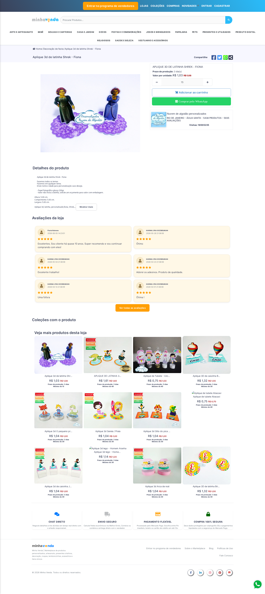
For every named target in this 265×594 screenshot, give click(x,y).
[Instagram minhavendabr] (210, 573)
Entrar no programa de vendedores (110, 6)
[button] (190, 6)
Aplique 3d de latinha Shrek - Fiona (83, 48)
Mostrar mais (86, 207)
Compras (173, 5)
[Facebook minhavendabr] (191, 573)
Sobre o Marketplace (195, 548)
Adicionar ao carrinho (193, 92)
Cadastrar (222, 5)
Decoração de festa (53, 48)
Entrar (207, 5)
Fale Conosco (226, 555)
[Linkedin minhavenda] (200, 573)
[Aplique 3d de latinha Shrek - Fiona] (90, 113)
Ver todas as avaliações (132, 308)
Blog (211, 548)
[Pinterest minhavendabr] (220, 573)
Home (38, 48)
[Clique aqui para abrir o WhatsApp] (257, 584)
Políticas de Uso (225, 548)
